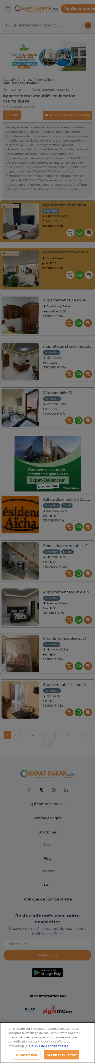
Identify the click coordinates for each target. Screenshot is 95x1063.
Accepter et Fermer (62, 1054)
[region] (47, 1042)
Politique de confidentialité (47, 1046)
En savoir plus (27, 1054)
